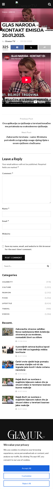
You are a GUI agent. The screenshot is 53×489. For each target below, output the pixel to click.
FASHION (6, 292)
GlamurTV (10, 41)
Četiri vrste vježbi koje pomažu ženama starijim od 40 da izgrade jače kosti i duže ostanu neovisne (33, 365)
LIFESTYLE (7, 303)
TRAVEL (6, 309)
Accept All (26, 468)
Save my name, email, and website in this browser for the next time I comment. (28, 247)
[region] (26, 465)
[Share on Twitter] (31, 47)
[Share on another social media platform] (44, 47)
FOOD (5, 298)
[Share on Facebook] (17, 47)
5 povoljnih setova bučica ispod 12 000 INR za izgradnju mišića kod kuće (32, 350)
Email (5, 221)
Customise (26, 476)
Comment (7, 173)
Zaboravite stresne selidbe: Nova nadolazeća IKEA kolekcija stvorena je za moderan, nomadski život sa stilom (32, 333)
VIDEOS (12, 12)
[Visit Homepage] (26, 4)
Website (6, 233)
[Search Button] (49, 4)
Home (4, 12)
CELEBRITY (7, 282)
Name (5, 208)
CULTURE (6, 287)
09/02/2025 (26, 41)
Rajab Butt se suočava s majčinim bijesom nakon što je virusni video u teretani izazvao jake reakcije (32, 401)
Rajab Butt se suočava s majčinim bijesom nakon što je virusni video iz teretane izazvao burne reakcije (33, 383)
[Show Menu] (3, 4)
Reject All (26, 483)
